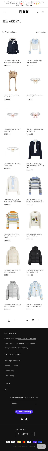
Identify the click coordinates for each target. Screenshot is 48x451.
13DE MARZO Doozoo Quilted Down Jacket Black (35, 271)
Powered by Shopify (29, 446)
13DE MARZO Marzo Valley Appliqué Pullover (34, 235)
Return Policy (9, 376)
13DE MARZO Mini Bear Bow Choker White (12, 164)
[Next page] (39, 320)
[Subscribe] (35, 403)
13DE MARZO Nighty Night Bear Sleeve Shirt (34, 61)
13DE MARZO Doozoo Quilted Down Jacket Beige (12, 271)
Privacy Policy (9, 371)
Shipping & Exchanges (12, 361)
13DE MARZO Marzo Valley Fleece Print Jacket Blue (34, 305)
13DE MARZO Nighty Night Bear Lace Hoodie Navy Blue (12, 61)
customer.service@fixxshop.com (22, 343)
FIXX (5, 390)
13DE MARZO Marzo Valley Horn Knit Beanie (12, 96)
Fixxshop (20, 446)
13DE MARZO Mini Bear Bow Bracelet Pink (34, 130)
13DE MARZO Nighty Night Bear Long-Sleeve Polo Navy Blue (35, 165)
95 (33, 320)
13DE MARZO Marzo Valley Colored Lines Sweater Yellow (12, 235)
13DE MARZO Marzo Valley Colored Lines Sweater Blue (34, 200)
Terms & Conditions (11, 366)
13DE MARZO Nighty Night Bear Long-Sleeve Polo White (12, 200)
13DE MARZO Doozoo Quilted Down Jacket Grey (12, 305)
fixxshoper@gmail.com (27, 338)
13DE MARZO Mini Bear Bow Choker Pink (12, 130)
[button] (4, 12)
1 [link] (8, 320)
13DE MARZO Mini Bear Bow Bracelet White (34, 96)
